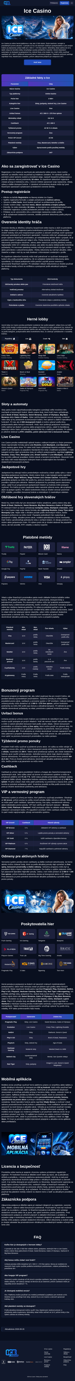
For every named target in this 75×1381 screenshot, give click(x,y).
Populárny (8, 338)
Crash (45, 338)
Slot (63, 338)
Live (26, 338)
